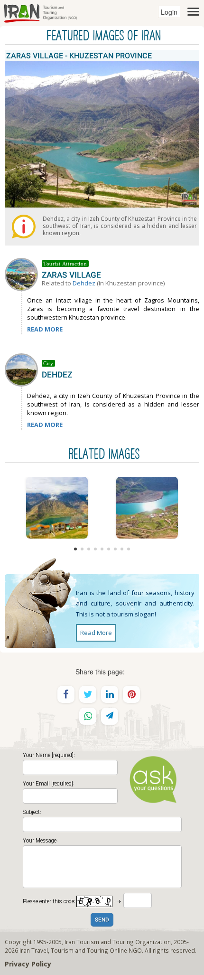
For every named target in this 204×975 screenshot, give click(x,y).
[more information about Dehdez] (23, 369)
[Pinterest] (131, 694)
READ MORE (45, 329)
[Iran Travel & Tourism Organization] (40, 12)
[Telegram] (109, 716)
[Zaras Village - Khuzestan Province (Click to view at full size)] (57, 508)
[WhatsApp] (87, 716)
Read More (96, 632)
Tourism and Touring (79, 950)
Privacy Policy (28, 963)
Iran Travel (33, 950)
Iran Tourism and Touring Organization (118, 942)
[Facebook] (65, 694)
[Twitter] (87, 694)
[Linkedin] (109, 694)
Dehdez (84, 283)
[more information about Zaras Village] (23, 273)
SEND (102, 920)
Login (169, 12)
